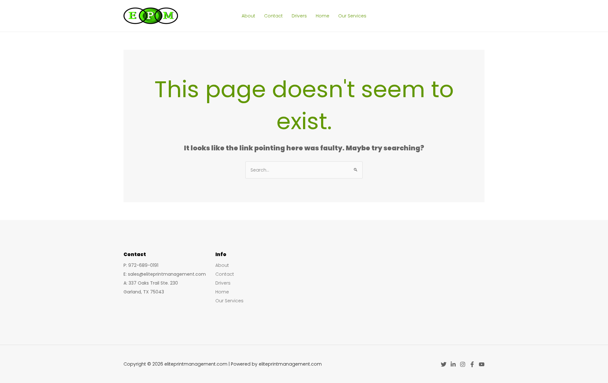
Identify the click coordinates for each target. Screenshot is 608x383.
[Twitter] (443, 364)
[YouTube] (481, 364)
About (248, 16)
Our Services (352, 16)
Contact (273, 16)
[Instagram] (463, 364)
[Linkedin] (453, 364)
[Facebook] (472, 364)
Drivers (299, 16)
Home (322, 16)
